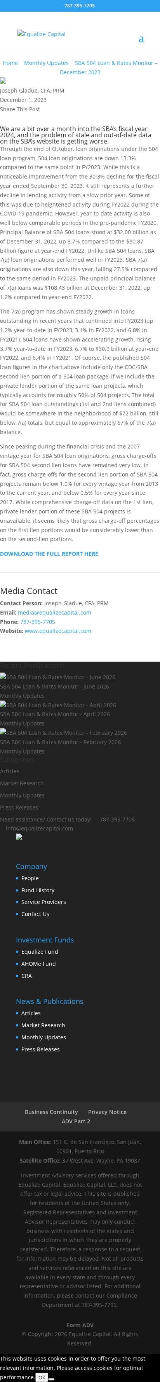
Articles (9, 771)
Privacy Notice (107, 1112)
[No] (51, 1379)
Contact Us (35, 914)
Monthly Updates (46, 63)
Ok (41, 1377)
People (30, 878)
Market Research (43, 1025)
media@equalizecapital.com (54, 612)
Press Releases (40, 1049)
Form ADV (80, 1325)
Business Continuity (51, 1112)
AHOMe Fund (38, 963)
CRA (26, 975)
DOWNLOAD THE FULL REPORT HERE (49, 553)
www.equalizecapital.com (58, 630)
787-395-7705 (37, 621)
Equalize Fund (39, 951)
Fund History (37, 890)
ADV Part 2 (76, 1121)
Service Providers (43, 902)
